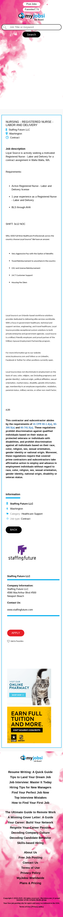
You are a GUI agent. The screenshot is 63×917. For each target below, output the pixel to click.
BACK (13, 529)
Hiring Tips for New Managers (30, 787)
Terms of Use (30, 867)
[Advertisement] (31, 70)
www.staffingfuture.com (20, 609)
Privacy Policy (30, 872)
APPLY (16, 632)
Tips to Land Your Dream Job (30, 777)
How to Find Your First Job (30, 802)
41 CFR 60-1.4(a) (42, 424)
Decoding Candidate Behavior (30, 837)
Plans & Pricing (30, 883)
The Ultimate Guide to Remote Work (30, 812)
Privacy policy (38, 907)
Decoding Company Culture (30, 832)
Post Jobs (31, 4)
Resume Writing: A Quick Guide (30, 772)
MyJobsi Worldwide (30, 878)
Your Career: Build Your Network (30, 822)
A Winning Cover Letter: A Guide (30, 817)
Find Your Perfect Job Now (30, 792)
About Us (30, 852)
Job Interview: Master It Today (30, 782)
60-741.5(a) (27, 427)
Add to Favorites (17, 641)
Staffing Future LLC (18, 576)
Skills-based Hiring (30, 843)
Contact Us (30, 862)
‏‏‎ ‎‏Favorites (31, 9)
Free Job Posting (30, 857)
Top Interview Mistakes (30, 797)
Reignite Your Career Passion (30, 827)
